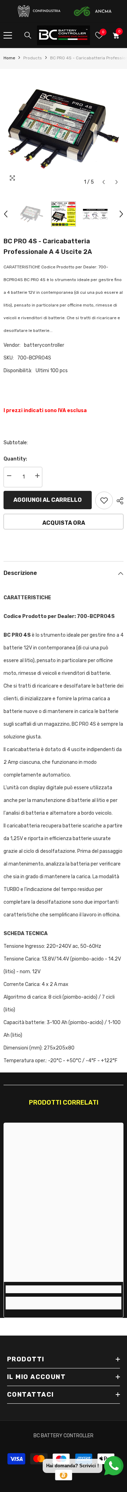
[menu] (8, 35)
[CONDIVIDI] (118, 500)
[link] (63, 1289)
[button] (103, 182)
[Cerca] (28, 35)
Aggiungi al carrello (47, 500)
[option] (63, 129)
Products (32, 57)
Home (9, 57)
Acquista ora (63, 522)
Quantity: (15, 459)
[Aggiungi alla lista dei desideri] (104, 500)
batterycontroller (44, 345)
